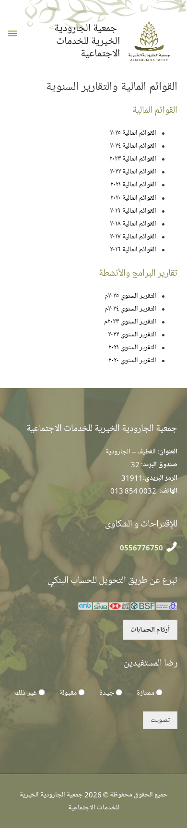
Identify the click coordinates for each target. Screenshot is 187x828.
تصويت (160, 720)
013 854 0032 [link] (133, 490)
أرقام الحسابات (150, 629)
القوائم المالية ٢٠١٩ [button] (133, 210)
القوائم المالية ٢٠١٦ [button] (133, 249)
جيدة (106, 693)
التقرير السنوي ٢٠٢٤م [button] (130, 308)
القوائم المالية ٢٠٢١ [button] (133, 184)
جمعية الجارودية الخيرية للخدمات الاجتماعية (87, 41)
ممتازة (145, 693)
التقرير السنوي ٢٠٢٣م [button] (130, 321)
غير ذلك (26, 693)
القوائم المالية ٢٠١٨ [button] (133, 223)
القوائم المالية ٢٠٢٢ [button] (133, 171)
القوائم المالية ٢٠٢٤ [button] (133, 146)
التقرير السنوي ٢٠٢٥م (130, 296)
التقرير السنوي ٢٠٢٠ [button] (132, 360)
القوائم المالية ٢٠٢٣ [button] (132, 158)
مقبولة (68, 693)
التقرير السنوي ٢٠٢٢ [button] (132, 334)
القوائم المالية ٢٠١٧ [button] (133, 236)
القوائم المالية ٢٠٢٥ (133, 133)
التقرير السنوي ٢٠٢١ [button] (132, 347)
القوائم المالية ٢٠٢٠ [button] (133, 198)
